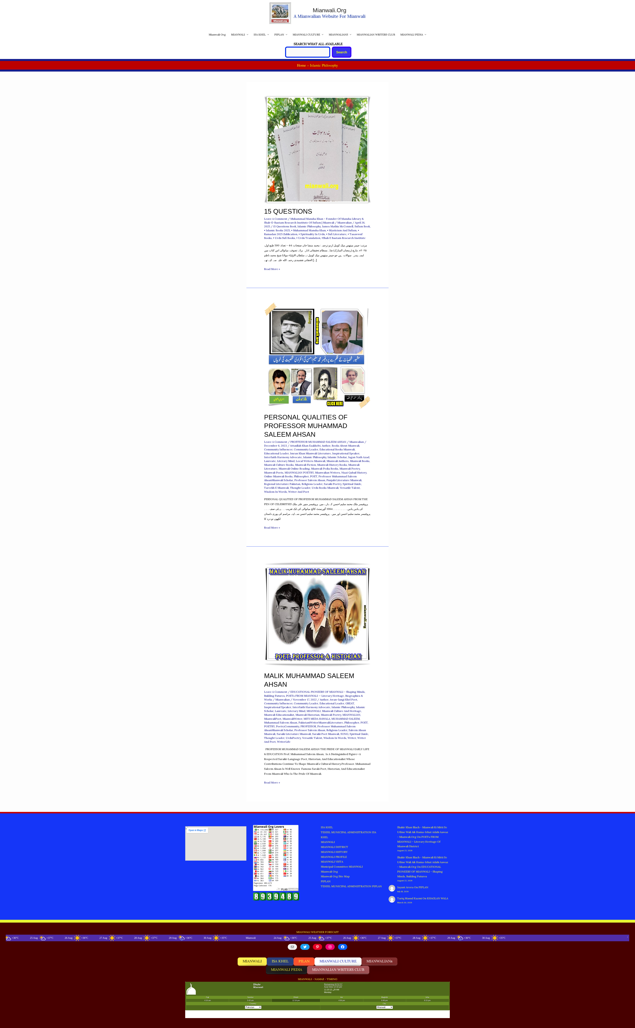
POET (313, 476)
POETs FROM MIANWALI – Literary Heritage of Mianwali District (418, 841)
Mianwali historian (307, 714)
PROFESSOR (308, 726)
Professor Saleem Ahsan (309, 480)
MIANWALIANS (338, 34)
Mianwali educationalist (279, 714)
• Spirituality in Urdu (312, 234)
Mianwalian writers (327, 472)
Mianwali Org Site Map (335, 876)
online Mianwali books (278, 476)
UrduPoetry (293, 738)
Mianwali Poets (273, 472)
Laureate (270, 461)
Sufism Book (362, 226)
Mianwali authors (338, 461)
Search (341, 52)
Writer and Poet (298, 491)
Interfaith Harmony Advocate (283, 457)
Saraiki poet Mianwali (325, 734)
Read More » (272, 269)
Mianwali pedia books (324, 468)
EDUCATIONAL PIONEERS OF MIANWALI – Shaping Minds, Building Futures (420, 871)
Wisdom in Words (275, 491)
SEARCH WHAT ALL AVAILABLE (318, 44)
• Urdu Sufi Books (284, 238)
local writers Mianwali (310, 461)
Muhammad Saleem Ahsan (280, 722)
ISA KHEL (260, 34)
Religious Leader (312, 484)
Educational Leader (276, 453)
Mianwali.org (329, 10)
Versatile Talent (350, 487)
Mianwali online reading (294, 468)
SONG (344, 734)
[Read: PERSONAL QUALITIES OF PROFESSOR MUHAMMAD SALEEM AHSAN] (317, 355)
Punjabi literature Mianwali (343, 480)
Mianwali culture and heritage (341, 711)
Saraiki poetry (332, 484)
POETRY (269, 726)
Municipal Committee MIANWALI (342, 866)
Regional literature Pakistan (282, 484)
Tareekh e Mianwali (276, 487)
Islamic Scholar (337, 457)
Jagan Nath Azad (358, 457)
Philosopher (301, 476)
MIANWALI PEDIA (411, 34)
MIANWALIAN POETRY (299, 472)
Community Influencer (278, 449)
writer (352, 738)
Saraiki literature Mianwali (294, 734)
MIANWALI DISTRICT (334, 847)
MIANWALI (238, 34)
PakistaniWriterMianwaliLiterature (320, 722)
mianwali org (217, 34)
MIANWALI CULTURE (306, 34)
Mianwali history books (332, 464)
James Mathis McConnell (337, 226)
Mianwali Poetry (349, 468)
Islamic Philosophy (309, 226)
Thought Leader (300, 487)
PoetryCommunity (287, 726)
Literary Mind (286, 461)
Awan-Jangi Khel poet (343, 699)
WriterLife (283, 741)
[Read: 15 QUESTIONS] (317, 149)
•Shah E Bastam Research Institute (343, 238)
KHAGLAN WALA (437, 898)
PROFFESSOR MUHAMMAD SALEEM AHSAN (318, 441)
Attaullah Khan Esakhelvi (305, 445)
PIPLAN (279, 34)
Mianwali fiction (305, 464)
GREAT (349, 703)
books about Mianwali (345, 445)
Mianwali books (359, 461)
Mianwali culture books (279, 464)
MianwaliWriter (292, 718)
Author (326, 445)
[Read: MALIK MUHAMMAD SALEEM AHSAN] (317, 613)
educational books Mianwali (337, 449)
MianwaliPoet (272, 718)
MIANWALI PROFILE (334, 856)
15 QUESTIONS (288, 211)
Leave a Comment (275, 218)
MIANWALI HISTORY (334, 852)
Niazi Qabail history (353, 472)
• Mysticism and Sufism (342, 230)
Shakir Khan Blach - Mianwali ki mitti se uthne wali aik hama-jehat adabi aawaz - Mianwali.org (422, 832)
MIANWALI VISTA (332, 861)
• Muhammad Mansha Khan (308, 230)
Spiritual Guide (352, 484)
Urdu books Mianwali (325, 487)
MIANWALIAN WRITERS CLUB (376, 34)
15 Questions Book (284, 226)
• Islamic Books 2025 (277, 230)
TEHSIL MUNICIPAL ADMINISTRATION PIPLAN (351, 886)
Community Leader (306, 449)
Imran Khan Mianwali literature (310, 453)
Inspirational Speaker (345, 453)
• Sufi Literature (336, 234)
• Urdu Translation (308, 238)
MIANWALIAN (351, 714)
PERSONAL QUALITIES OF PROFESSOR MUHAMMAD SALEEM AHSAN (305, 426)
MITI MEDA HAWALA (317, 718)
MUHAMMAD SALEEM (345, 718)
